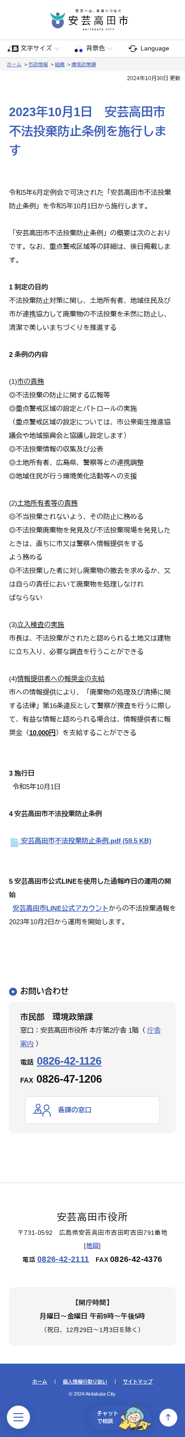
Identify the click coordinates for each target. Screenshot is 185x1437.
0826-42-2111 (63, 1259)
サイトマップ (138, 1381)
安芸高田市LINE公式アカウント (61, 908)
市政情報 (38, 64)
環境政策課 (83, 64)
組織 (60, 64)
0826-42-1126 (69, 1061)
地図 (92, 1246)
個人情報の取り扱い (85, 1381)
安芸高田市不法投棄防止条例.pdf (85, 841)
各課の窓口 (75, 1110)
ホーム (14, 64)
